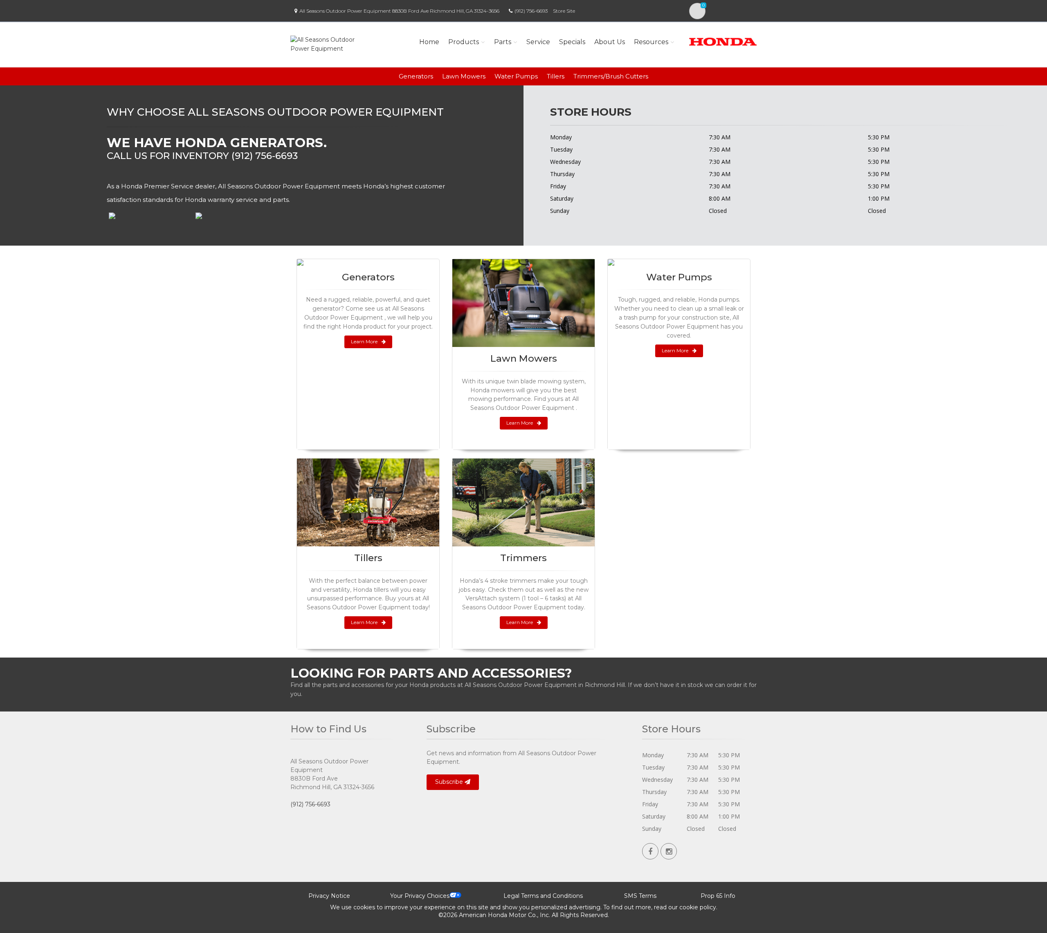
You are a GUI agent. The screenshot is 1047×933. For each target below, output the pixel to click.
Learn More (364, 341)
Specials (572, 42)
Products (463, 42)
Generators (416, 76)
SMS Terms (640, 895)
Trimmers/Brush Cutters (610, 76)
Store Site (564, 11)
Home (429, 42)
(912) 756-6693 (531, 11)
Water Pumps (516, 76)
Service (538, 42)
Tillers (555, 76)
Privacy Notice (329, 895)
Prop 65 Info (718, 895)
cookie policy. (698, 907)
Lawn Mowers (463, 76)
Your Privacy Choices (419, 895)
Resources (651, 42)
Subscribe (450, 781)
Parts (502, 42)
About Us (609, 42)
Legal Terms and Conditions (543, 895)
